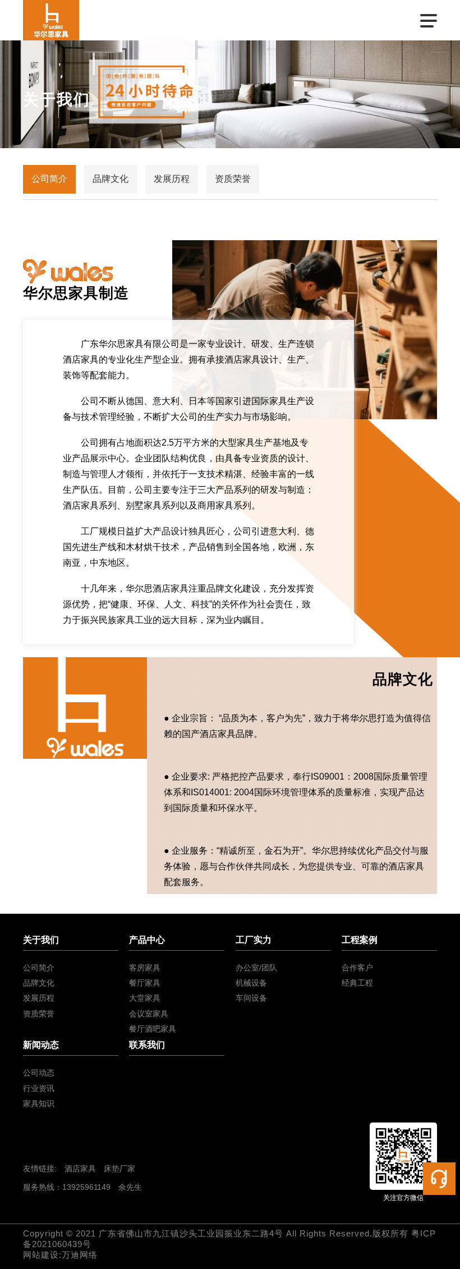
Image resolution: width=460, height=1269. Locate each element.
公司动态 (38, 1072)
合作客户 (357, 967)
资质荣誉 (233, 179)
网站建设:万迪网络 (60, 1254)
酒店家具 (80, 1168)
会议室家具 (148, 1013)
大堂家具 (144, 997)
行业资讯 (38, 1088)
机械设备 (251, 982)
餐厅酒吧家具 (152, 1028)
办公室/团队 (256, 967)
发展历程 (172, 179)
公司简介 (49, 179)
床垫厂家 (119, 1168)
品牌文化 (110, 179)
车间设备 (251, 997)
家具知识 (38, 1103)
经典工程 (357, 982)
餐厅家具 (144, 982)
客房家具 (144, 967)
